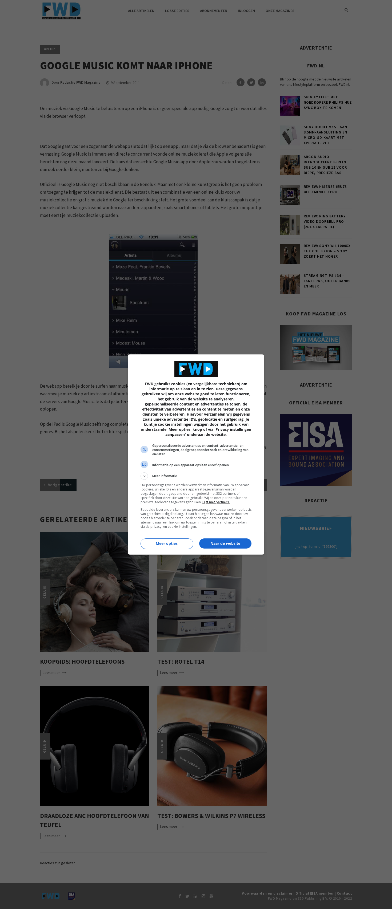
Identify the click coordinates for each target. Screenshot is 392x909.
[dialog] (196, 454)
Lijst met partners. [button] (216, 502)
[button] (196, 476)
